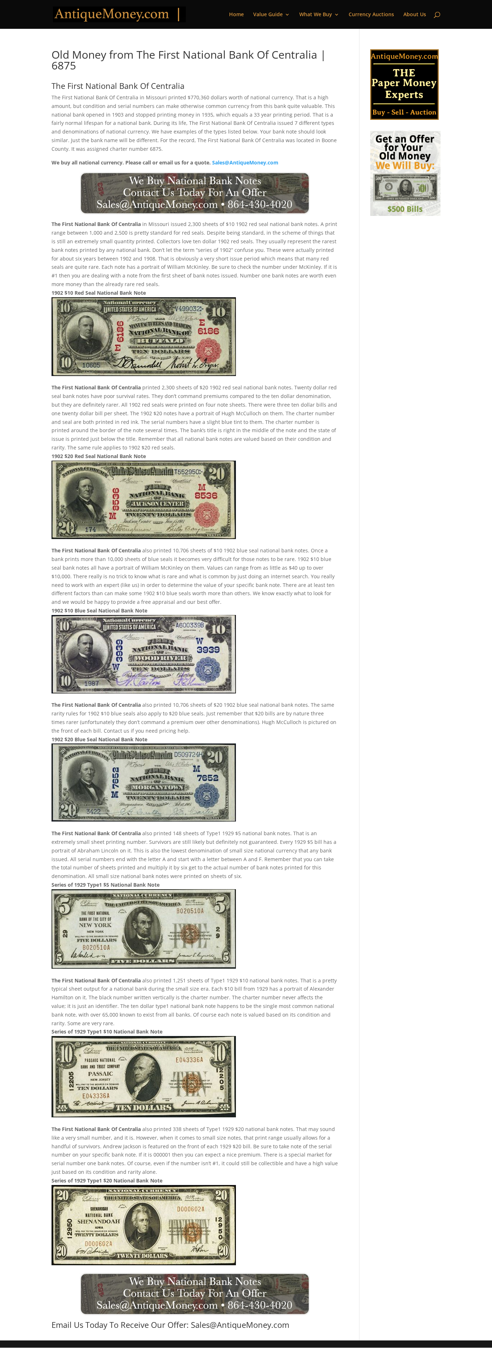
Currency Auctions (371, 15)
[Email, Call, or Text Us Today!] (195, 193)
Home (236, 15)
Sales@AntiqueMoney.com (245, 162)
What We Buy (315, 15)
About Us (414, 15)
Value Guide (268, 15)
